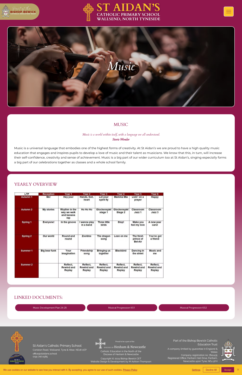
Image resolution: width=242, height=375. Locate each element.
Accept (227, 369)
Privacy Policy (130, 369)
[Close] (238, 369)
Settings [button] (196, 369)
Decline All (211, 369)
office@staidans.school (45, 353)
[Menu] (229, 11)
